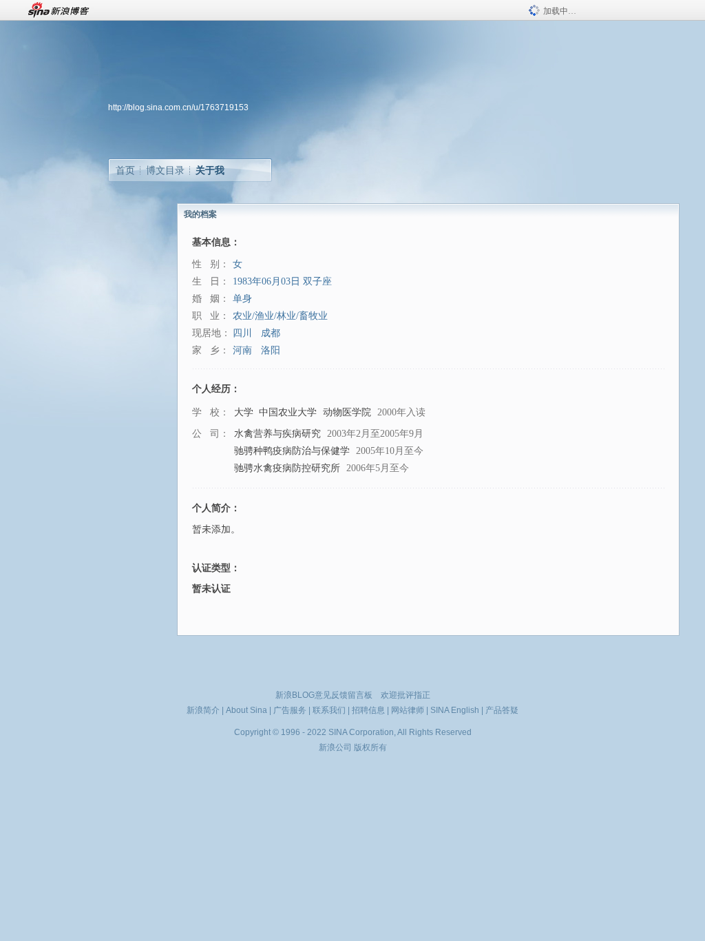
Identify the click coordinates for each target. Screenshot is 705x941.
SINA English (454, 710)
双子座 (317, 281)
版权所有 (370, 747)
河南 (242, 350)
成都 (270, 333)
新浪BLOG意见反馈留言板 (323, 695)
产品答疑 (501, 710)
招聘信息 (368, 710)
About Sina (246, 710)
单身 (242, 298)
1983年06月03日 (266, 281)
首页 (125, 170)
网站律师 (407, 710)
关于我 (210, 170)
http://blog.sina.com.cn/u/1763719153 (178, 107)
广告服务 (289, 710)
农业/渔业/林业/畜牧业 (280, 316)
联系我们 (329, 710)
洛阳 (270, 350)
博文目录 (165, 170)
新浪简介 (203, 710)
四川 (242, 333)
